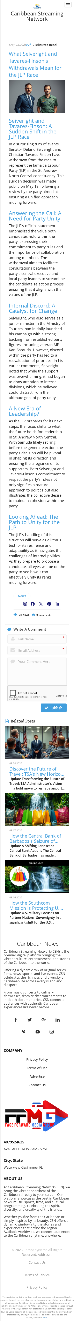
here (45, 1317)
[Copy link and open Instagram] (25, 603)
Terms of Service (37, 1275)
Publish (55, 707)
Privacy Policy (37, 1287)
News (22, 596)
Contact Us (37, 1262)
